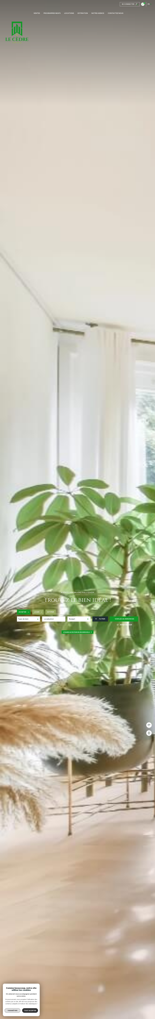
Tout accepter (30, 1010)
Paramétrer (12, 1010)
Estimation (83, 13)
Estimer (50, 612)
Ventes (37, 13)
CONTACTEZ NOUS (115, 13)
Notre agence (97, 13)
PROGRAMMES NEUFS (52, 13)
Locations (69, 13)
